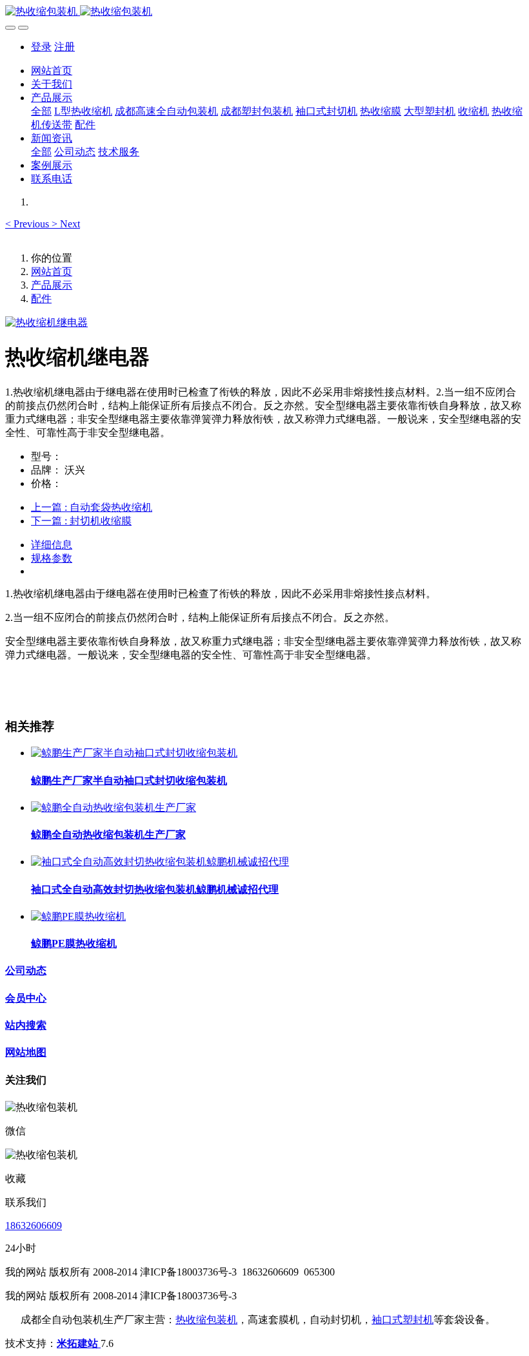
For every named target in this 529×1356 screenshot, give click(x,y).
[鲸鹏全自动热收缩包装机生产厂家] (113, 807)
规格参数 (51, 558)
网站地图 (25, 1052)
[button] (28, 223)
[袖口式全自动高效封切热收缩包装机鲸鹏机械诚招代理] (160, 861)
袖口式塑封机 (403, 1319)
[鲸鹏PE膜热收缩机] (78, 916)
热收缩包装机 (206, 1319)
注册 (64, 46)
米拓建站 (79, 1343)
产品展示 (51, 285)
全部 (41, 111)
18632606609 (33, 1225)
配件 (41, 298)
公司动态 (25, 970)
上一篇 (91, 507)
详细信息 (51, 544)
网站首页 (51, 70)
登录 (41, 46)
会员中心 (25, 998)
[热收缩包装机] (264, 12)
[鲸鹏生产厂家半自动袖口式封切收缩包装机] (134, 752)
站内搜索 (25, 1025)
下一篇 (81, 520)
